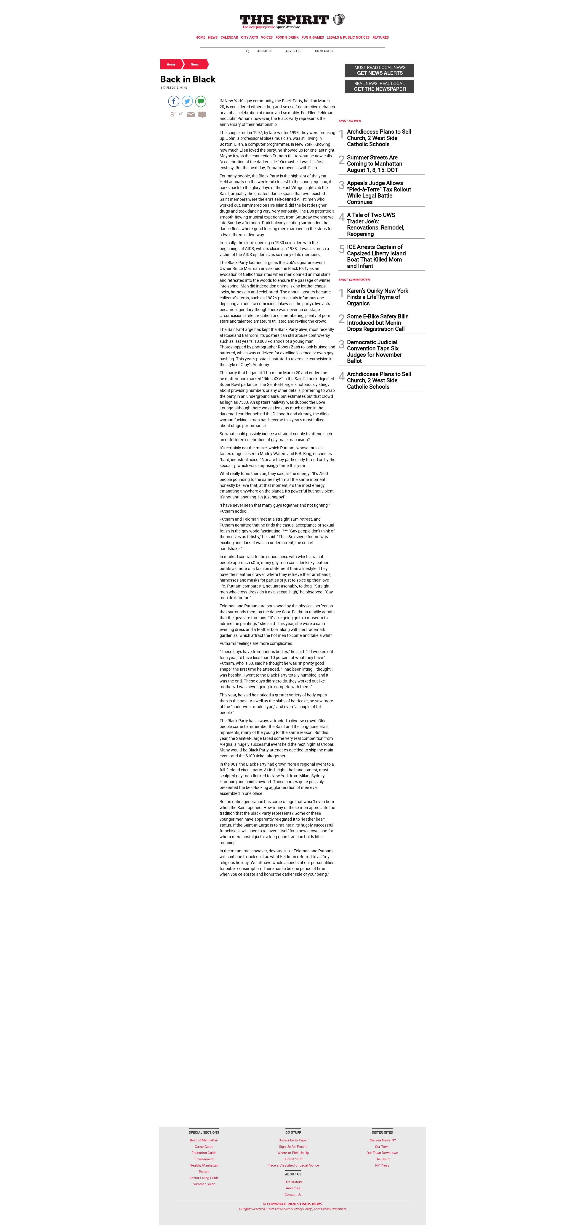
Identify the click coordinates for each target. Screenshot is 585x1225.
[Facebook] (173, 101)
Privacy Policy (302, 1209)
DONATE (414, 5)
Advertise (293, 51)
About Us (265, 51)
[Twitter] (187, 101)
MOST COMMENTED (354, 279)
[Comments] (200, 101)
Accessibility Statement (330, 1209)
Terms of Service (278, 1209)
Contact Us (325, 51)
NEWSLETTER (388, 5)
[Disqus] (248, 941)
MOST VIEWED (349, 121)
